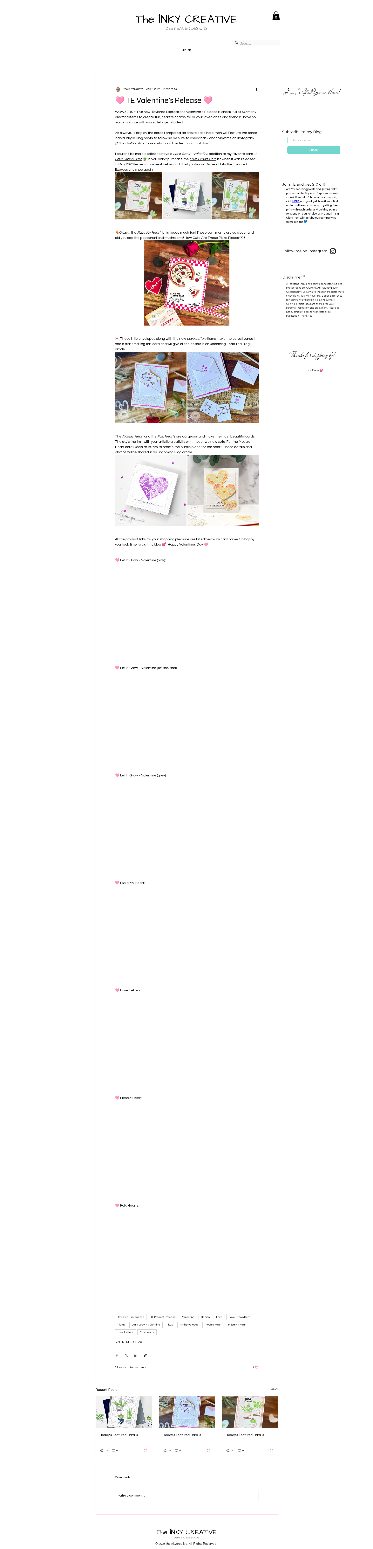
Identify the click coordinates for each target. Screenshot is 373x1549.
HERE (296, 201)
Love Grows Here (239, 1317)
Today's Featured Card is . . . (121, 1435)
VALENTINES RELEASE (129, 1342)
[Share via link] (145, 1355)
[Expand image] (138, 195)
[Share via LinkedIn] (136, 1355)
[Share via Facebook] (117, 1355)
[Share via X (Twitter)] (126, 1355)
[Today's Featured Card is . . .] (124, 1412)
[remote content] (187, 611)
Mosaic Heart (213, 1324)
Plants (121, 1324)
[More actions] (256, 89)
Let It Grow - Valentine (146, 1324)
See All (274, 1389)
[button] (276, 15)
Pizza (170, 1324)
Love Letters (125, 1332)
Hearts (205, 1317)
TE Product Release (163, 1317)
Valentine (188, 1317)
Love (219, 1317)
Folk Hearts (147, 1332)
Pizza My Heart (237, 1324)
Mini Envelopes (189, 1324)
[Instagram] (333, 251)
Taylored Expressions (131, 1317)
